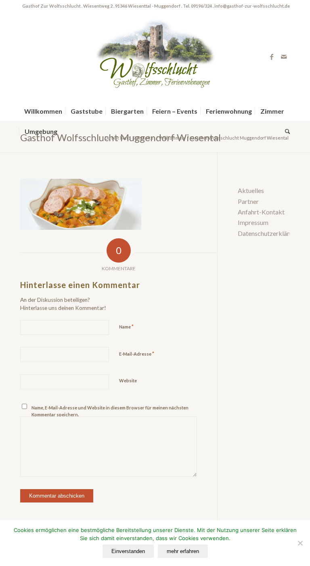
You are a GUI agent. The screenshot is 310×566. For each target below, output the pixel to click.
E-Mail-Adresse (136, 353)
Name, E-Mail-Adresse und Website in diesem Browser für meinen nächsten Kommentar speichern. (110, 411)
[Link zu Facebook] (272, 57)
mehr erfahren (183, 551)
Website (128, 380)
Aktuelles (251, 190)
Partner (248, 201)
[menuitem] (43, 111)
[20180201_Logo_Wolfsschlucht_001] (155, 56)
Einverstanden (128, 551)
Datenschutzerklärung (269, 233)
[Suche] (285, 131)
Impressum (253, 222)
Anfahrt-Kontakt (261, 212)
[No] (300, 543)
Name (126, 326)
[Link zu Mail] (284, 57)
